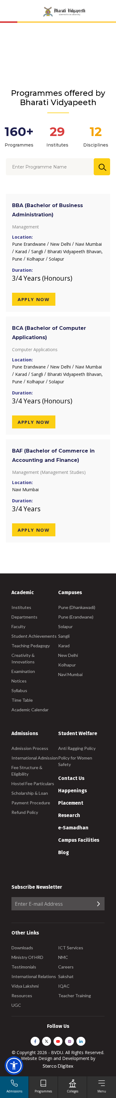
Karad (21, 251)
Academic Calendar (30, 709)
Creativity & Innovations (23, 658)
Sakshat (66, 976)
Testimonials (23, 966)
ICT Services (70, 947)
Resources (21, 995)
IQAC (64, 986)
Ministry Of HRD (27, 957)
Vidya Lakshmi (25, 986)
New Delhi (61, 244)
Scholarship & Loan (29, 793)
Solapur (56, 259)
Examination (23, 671)
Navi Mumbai (88, 244)
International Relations (33, 976)
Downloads (22, 947)
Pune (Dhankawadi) (76, 607)
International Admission (34, 757)
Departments (24, 616)
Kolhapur (36, 259)
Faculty (18, 626)
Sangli (37, 251)
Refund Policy (24, 812)
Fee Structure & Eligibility (26, 771)
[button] (14, 1065)
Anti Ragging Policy (77, 748)
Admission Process (29, 748)
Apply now (33, 299)
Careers (66, 966)
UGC (16, 1005)
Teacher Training (74, 995)
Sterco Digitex (58, 1066)
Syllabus (19, 690)
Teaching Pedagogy (30, 645)
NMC (63, 957)
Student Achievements (34, 636)
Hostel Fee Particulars (32, 783)
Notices (19, 680)
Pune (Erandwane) (75, 616)
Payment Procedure (30, 802)
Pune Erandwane (29, 244)
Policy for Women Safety (75, 761)
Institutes (21, 607)
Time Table (22, 700)
